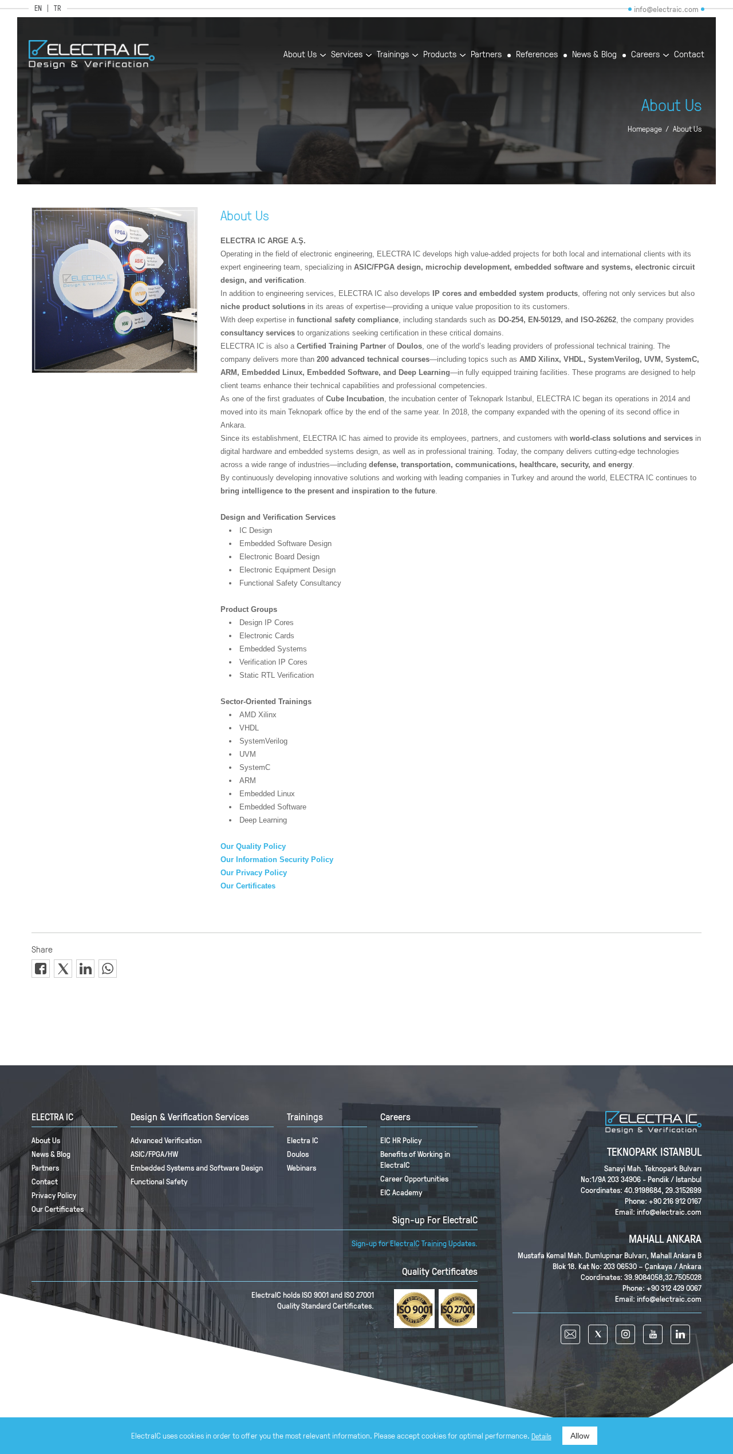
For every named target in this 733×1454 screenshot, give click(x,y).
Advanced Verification (166, 1140)
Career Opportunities (414, 1178)
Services (346, 54)
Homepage (645, 129)
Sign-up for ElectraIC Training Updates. (415, 1243)
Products (439, 54)
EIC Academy (401, 1192)
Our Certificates (57, 1208)
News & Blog (594, 54)
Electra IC (302, 1140)
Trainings (393, 54)
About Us (300, 54)
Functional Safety (159, 1181)
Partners (486, 54)
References (537, 54)
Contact (689, 54)
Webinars (301, 1167)
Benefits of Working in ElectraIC (415, 1159)
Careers (645, 54)
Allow (579, 1435)
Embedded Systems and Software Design (197, 1167)
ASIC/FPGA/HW (154, 1153)
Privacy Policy (53, 1195)
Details (541, 1436)
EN (38, 8)
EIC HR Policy (400, 1140)
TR (57, 8)
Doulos (298, 1153)
